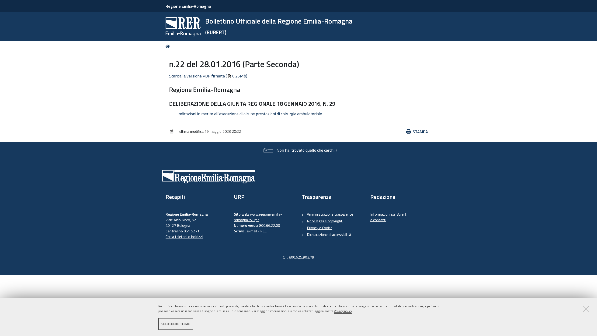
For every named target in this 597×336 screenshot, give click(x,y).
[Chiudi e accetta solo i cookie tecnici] (586, 309)
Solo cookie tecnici (175, 324)
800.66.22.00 (269, 225)
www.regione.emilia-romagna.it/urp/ (258, 217)
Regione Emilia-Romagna (188, 6)
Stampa (420, 132)
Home (169, 46)
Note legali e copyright (325, 221)
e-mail (252, 231)
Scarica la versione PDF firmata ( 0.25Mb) (208, 76)
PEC (263, 231)
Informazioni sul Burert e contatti (388, 217)
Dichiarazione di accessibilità (329, 234)
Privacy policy (343, 311)
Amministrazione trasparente (330, 214)
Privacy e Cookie (319, 228)
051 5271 (191, 231)
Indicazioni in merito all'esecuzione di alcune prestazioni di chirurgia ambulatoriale (249, 114)
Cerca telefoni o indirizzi (184, 236)
